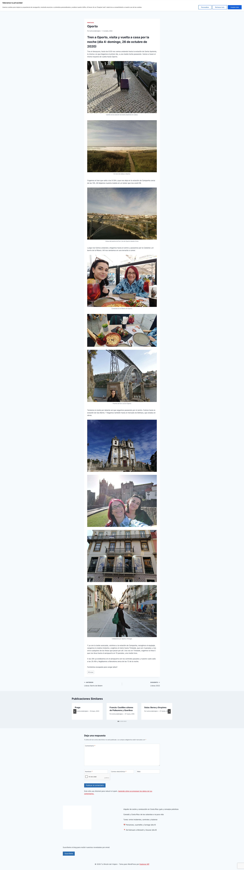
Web (138, 772)
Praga (77, 707)
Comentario (90, 746)
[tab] (118, 721)
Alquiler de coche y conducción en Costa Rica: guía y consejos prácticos (151, 809)
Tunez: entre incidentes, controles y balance (140, 820)
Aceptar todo (235, 7)
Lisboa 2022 (155, 684)
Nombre (89, 772)
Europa (90, 672)
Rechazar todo (219, 7)
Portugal (90, 22)
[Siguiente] (169, 711)
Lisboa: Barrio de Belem (93, 684)
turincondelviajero (95, 31)
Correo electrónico (118, 772)
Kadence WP (144, 864)
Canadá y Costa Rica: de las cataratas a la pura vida (143, 814)
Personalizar (205, 7)
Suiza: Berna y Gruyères (155, 707)
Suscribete (69, 853)
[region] (122, 5)
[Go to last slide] (74, 711)
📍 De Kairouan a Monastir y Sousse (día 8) (140, 830)
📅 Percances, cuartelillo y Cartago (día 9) (139, 825)
